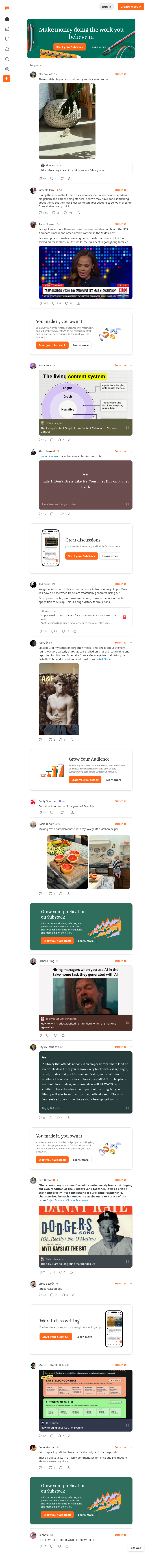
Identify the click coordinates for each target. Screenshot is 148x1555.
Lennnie (44, 1535)
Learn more (98, 47)
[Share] (70, 178)
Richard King (46, 961)
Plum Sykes (46, 451)
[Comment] (52, 440)
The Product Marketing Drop (61, 1018)
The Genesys (52, 1422)
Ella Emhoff (46, 74)
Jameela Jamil (47, 190)
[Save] (127, 427)
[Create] (6, 78)
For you (34, 65)
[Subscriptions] (7, 29)
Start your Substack (69, 47)
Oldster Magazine (77, 1200)
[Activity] (7, 49)
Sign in (106, 6)
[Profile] (7, 69)
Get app (136, 1548)
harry (42, 642)
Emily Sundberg (48, 801)
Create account (131, 6)
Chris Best (45, 1283)
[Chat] (7, 39)
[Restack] (62, 178)
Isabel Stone (103, 659)
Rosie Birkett (46, 824)
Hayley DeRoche (49, 1047)
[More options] (131, 74)
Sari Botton (46, 1180)
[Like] (40, 1035)
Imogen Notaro (48, 456)
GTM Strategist (54, 423)
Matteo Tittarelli (48, 1365)
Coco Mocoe (46, 1447)
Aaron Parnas (47, 224)
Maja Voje (45, 365)
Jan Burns (56, 1200)
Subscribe (120, 74)
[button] (7, 18)
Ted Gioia (44, 584)
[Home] (7, 7)
